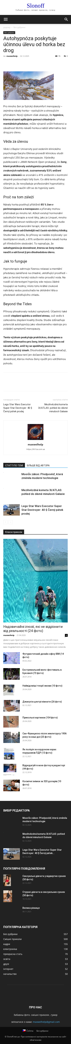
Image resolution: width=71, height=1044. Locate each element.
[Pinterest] (21, 63)
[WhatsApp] (29, 63)
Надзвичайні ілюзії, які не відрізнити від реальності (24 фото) (33, 629)
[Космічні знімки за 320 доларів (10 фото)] (11, 785)
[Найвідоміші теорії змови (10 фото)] (8, 690)
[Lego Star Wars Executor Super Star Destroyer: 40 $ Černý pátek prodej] (11, 510)
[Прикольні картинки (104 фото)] (11, 722)
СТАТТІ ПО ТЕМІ (14, 465)
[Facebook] (6, 63)
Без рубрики (19, 27)
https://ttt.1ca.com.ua (35, 449)
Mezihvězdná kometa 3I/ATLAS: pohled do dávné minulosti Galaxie (53, 408)
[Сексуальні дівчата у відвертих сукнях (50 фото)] (7, 880)
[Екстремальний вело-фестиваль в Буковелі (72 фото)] (11, 674)
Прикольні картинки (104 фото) (40, 717)
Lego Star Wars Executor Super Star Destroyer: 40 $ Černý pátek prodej (17, 408)
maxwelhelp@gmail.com (46, 1021)
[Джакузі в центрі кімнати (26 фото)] (11, 705)
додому (6, 27)
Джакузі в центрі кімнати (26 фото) (42, 701)
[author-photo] (35, 439)
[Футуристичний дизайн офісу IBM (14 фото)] (11, 658)
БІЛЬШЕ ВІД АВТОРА (38, 465)
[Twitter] (14, 63)
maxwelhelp (12, 56)
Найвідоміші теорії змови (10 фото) (42, 685)
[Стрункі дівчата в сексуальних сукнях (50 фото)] (7, 896)
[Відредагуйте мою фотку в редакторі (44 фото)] (10, 769)
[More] (37, 63)
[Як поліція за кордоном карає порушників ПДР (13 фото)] (9, 754)
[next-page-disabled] (11, 522)
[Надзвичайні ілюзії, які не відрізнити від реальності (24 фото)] (35, 581)
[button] (5, 19)
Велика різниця (31, 908)
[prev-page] (5, 522)
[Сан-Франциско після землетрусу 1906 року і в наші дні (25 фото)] (11, 737)
